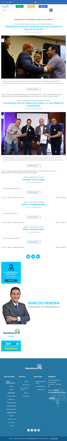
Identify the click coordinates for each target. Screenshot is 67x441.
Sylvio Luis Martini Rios (33, 204)
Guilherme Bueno (12, 172)
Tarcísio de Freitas (47, 96)
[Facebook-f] (2, 2)
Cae (55, 94)
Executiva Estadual (11, 396)
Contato (11, 425)
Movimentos (11, 399)
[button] (35, 2)
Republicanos (27, 96)
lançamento (7, 96)
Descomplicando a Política (24, 388)
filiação (6, 172)
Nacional (26, 381)
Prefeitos (11, 415)
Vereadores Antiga (11, 419)
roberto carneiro (34, 96)
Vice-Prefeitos (11, 422)
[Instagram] (5, 2)
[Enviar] (51, 10)
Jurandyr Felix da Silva (33, 179)
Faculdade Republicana (40, 386)
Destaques (27, 24)
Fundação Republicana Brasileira (40, 382)
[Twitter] (7, 2)
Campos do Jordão (19, 24)
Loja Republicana (41, 389)
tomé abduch (55, 96)
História (11, 389)
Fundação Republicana (11, 409)
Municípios (45, 24)
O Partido (11, 386)
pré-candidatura (20, 96)
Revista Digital (26, 396)
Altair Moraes (51, 94)
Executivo (37, 177)
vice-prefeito (34, 172)
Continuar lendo (33, 89)
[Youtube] (10, 2)
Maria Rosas (14, 96)
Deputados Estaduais (11, 406)
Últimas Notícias (26, 384)
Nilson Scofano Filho (33, 229)
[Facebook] (28, 256)
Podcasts (26, 393)
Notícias (51, 24)
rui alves (41, 96)
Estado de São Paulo (36, 24)
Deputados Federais (11, 402)
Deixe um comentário (61, 197)
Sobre (42, 177)
